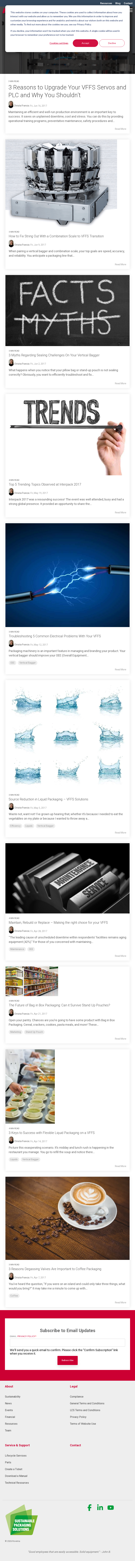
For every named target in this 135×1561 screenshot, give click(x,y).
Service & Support (17, 1445)
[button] (130, 9)
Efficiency (15, 826)
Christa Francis (21, 105)
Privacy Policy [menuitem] (78, 1417)
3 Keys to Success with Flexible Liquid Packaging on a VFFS (52, 1133)
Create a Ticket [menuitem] (13, 1469)
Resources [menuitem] (106, 3)
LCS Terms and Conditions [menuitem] (85, 1410)
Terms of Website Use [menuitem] (83, 1423)
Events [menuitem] (9, 1410)
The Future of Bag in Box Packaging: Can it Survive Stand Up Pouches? (59, 1005)
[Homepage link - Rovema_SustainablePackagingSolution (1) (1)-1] (21, 1533)
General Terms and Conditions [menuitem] (87, 1403)
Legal (74, 1386)
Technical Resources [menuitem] (17, 1482)
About (9, 1386)
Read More (120, 129)
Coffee (14, 1295)
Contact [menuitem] (128, 3)
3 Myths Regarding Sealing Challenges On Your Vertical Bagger (54, 355)
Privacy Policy (26, 1336)
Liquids (29, 826)
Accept (85, 43)
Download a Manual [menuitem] (16, 1476)
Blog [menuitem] (118, 3)
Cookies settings (59, 43)
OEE (12, 662)
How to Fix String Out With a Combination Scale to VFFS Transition (56, 236)
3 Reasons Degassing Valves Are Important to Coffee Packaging (55, 1269)
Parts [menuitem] (8, 1462)
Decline (112, 43)
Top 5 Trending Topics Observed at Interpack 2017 (45, 484)
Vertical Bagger (27, 662)
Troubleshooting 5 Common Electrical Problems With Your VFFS (55, 636)
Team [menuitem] (8, 1430)
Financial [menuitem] (10, 1417)
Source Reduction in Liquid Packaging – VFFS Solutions (48, 799)
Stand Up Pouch (34, 1032)
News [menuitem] (8, 1403)
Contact (75, 1445)
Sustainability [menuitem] (12, 1396)
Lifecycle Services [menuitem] (16, 1455)
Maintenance (17, 949)
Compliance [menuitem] (76, 1396)
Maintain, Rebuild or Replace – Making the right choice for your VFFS (58, 923)
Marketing (15, 1032)
